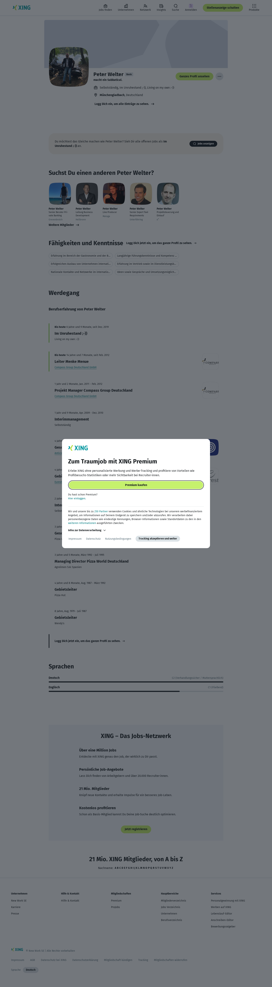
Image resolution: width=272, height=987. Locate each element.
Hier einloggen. (77, 498)
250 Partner (101, 511)
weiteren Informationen (82, 523)
